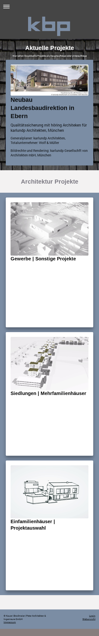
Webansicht (88, 619)
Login (92, 615)
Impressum (10, 622)
